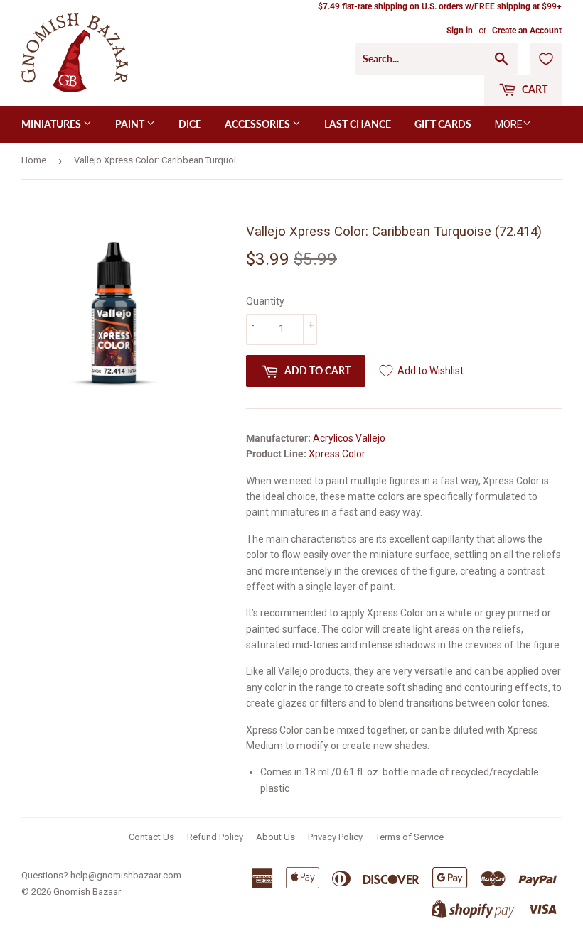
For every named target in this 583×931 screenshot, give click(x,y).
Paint (130, 124)
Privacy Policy (335, 837)
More (509, 124)
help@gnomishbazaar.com (125, 875)
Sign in (459, 31)
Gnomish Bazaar (87, 891)
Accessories (258, 124)
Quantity (265, 301)
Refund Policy (215, 837)
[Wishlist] (546, 59)
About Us (275, 837)
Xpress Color (337, 453)
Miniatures (52, 124)
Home (33, 160)
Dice (189, 124)
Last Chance (357, 124)
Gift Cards (442, 124)
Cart (533, 89)
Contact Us (151, 837)
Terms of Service (409, 837)
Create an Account (527, 31)
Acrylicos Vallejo (349, 438)
